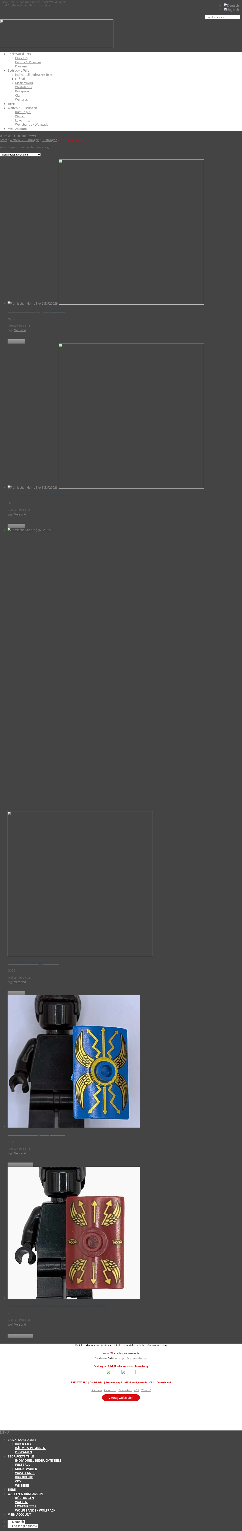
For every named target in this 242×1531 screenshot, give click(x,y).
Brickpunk (22, 91)
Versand (20, 330)
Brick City (21, 58)
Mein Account (17, 129)
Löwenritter (23, 120)
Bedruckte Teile (18, 70)
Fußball (20, 79)
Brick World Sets (19, 54)
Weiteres (21, 100)
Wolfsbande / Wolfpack (31, 124)
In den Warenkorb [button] (20, 1165)
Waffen (20, 116)
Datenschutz (125, 1390)
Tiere (11, 104)
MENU (4, 1432)
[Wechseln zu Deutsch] (231, 5)
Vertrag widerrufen (121, 1397)
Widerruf (146, 1390)
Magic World (24, 83)
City (17, 95)
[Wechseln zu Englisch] (231, 10)
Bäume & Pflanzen (28, 62)
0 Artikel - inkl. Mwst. (18, 136)
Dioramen (22, 66)
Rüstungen (23, 112)
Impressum (110, 1390)
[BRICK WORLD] (56, 47)
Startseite (97, 1390)
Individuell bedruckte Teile (33, 75)
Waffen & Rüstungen (22, 108)
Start (3, 140)
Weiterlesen (16, 341)
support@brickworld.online (133, 1358)
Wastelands (23, 87)
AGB (136, 1390)
